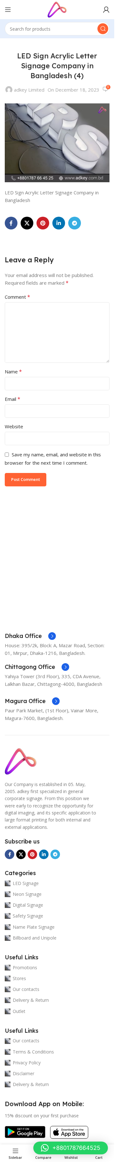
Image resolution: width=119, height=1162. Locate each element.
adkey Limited (29, 89)
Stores (19, 978)
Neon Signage (27, 894)
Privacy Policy (27, 1063)
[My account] (106, 9)
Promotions (25, 967)
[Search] (102, 28)
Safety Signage (28, 916)
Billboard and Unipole (34, 938)
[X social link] (27, 223)
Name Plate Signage (34, 927)
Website (14, 426)
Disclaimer (23, 1073)
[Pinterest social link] (42, 223)
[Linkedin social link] (58, 223)
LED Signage (26, 883)
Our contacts (26, 989)
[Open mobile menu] (8, 9)
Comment (17, 296)
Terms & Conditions (33, 1052)
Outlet (19, 1011)
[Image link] (20, 760)
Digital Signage (28, 905)
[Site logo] (57, 9)
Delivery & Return (31, 1000)
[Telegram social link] (74, 223)
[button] (70, 1148)
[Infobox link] (30, 636)
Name (13, 371)
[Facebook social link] (11, 223)
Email (12, 398)
